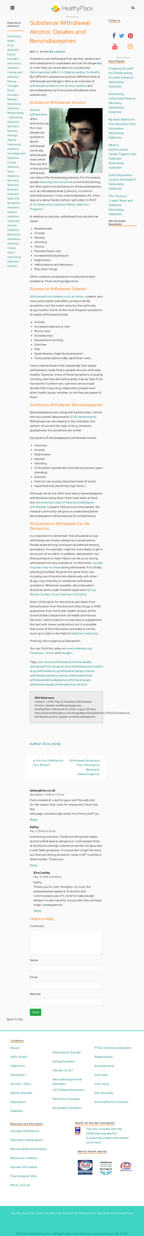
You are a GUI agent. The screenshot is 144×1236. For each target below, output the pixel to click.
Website (35, 994)
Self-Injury (101, 1084)
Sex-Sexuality (103, 1093)
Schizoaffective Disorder (111, 1102)
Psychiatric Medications (26, 1140)
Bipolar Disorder (21, 1093)
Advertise (56, 1213)
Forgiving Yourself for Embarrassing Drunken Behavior (121, 72)
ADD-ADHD (18, 1057)
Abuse (14, 1048)
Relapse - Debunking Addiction (14, 103)
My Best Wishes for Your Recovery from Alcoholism (122, 123)
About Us (28, 1213)
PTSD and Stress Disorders (113, 1048)
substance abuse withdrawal (64, 675)
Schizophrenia (104, 1066)
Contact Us (42, 1213)
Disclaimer (103, 1213)
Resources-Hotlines (23, 1158)
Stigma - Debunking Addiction (14, 144)
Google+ (67, 653)
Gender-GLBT (62, 1070)
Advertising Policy (122, 1213)
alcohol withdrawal (73, 666)
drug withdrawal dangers (69, 671)
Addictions (17, 1066)
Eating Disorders (63, 1061)
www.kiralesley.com (79, 648)
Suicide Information (24, 1167)
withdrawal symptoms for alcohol (52, 86)
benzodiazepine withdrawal (63, 680)
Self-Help (101, 1075)
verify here (93, 1142)
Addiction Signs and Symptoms (13, 198)
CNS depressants (83, 417)
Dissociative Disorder (66, 1052)
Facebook (36, 653)
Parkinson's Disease (66, 1099)
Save (35, 1012)
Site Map (16, 1213)
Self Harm (13, 126)
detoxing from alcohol (55, 182)
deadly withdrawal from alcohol (66, 684)
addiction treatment (84, 633)
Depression (18, 1102)
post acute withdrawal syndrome (60, 662)
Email (33, 977)
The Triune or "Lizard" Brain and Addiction (121, 200)
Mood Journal (20, 1185)
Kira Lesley (56, 51)
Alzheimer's (18, 1075)
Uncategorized (16, 153)
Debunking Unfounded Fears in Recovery (122, 98)
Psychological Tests (23, 1176)
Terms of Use (70, 1213)
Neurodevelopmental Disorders (67, 1081)
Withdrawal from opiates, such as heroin (57, 296)
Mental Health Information (28, 1149)
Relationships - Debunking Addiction (15, 117)
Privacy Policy (87, 1213)
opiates (81, 86)
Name (34, 960)
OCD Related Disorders (68, 1090)
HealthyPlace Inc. (40, 1234)
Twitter (50, 653)
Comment (37, 926)
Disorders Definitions (24, 1131)
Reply (34, 820)
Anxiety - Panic (20, 1084)
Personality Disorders (67, 1108)
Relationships (103, 1057)
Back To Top (15, 1019)
